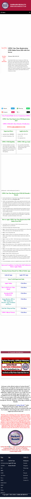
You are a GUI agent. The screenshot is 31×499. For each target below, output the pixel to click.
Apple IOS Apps (23, 275)
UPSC (2, 473)
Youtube (25, 463)
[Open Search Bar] (29, 12)
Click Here (24, 283)
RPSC (2, 480)
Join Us (13, 108)
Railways (3, 492)
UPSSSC (3, 465)
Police (2, 490)
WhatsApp (25, 468)
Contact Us (26, 480)
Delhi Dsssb (3, 482)
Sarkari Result (20, 405)
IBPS (2, 470)
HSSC (2, 485)
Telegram (25, 465)
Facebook (25, 475)
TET (2, 487)
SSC (2, 468)
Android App (11, 460)
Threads (25, 473)
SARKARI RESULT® (18, 5)
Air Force (3, 475)
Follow (13, 112)
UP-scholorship (4, 463)
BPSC (2, 460)
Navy (2, 478)
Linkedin (25, 478)
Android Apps (8, 275)
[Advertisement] (15, 31)
